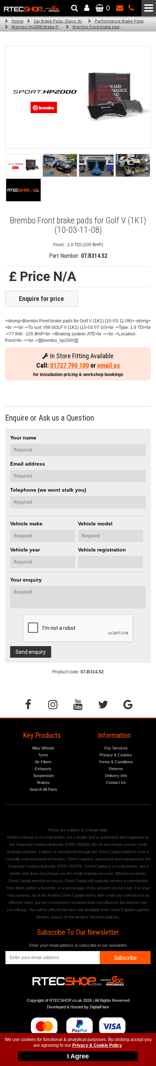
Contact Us (116, 782)
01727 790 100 (69, 365)
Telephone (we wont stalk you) (48, 490)
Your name (23, 438)
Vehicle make (26, 523)
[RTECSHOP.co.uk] (23, 190)
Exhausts (43, 769)
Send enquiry (31, 652)
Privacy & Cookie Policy (97, 1045)
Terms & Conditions (116, 762)
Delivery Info (116, 775)
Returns (116, 769)
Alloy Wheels (43, 748)
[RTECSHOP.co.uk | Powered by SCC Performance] (60, 165)
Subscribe (125, 957)
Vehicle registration (102, 550)
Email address (27, 464)
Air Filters (43, 762)
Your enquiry (26, 580)
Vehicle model (95, 523)
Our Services (116, 748)
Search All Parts (43, 789)
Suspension (43, 775)
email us (108, 365)
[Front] (23, 165)
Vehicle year (25, 550)
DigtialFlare (99, 1007)
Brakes (43, 782)
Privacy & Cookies (115, 755)
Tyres (43, 755)
